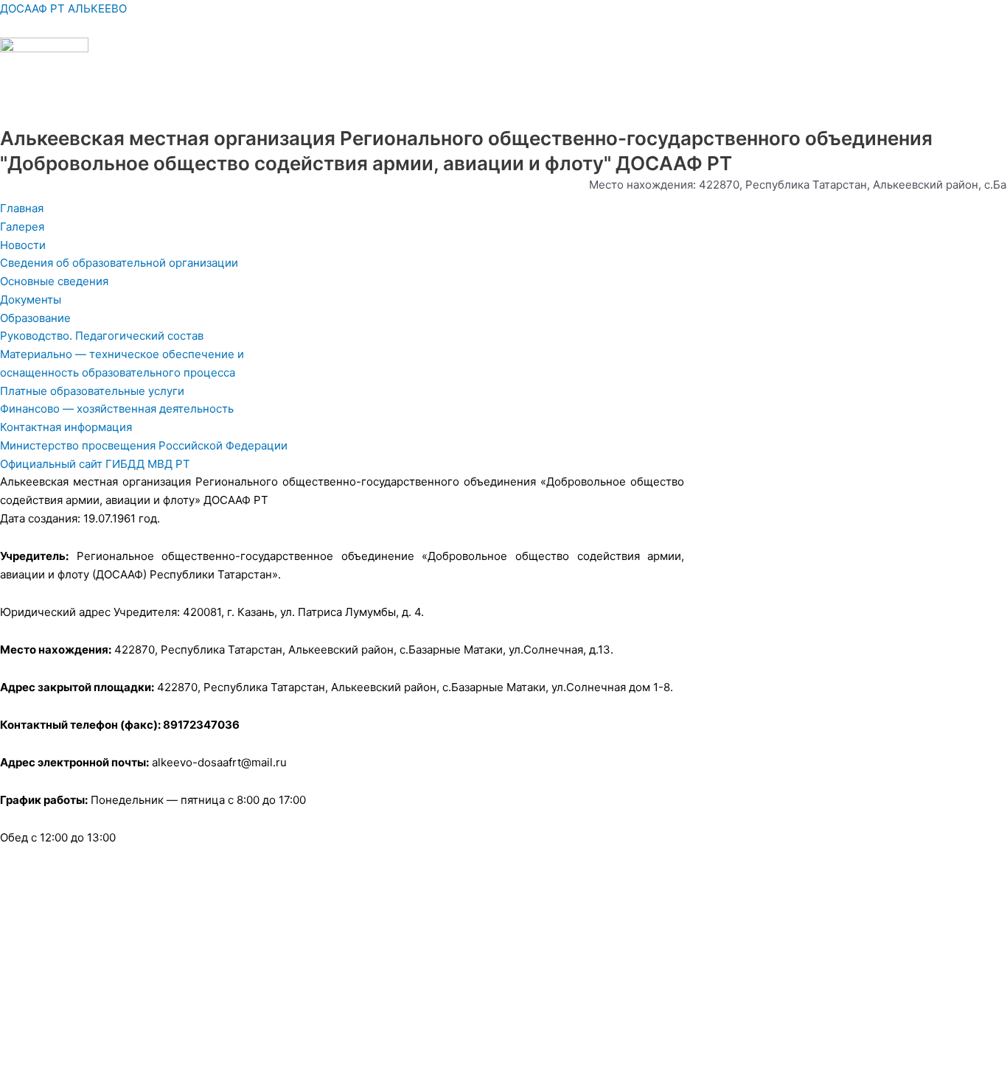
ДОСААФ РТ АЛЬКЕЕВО (63, 8)
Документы (30, 300)
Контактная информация (66, 427)
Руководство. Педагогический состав (101, 336)
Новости (23, 245)
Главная (21, 208)
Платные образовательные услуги (92, 391)
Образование (35, 318)
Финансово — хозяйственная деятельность (117, 409)
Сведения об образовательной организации (119, 263)
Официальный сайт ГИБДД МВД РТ (95, 464)
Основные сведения (54, 281)
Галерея (22, 227)
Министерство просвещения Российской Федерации (144, 445)
